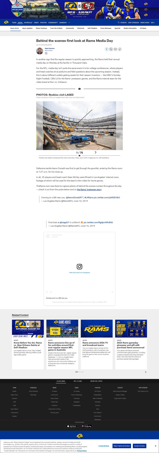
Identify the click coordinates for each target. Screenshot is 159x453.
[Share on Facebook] (106, 50)
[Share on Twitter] (111, 50)
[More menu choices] (69, 22)
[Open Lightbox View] (79, 131)
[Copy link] (119, 49)
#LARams (88, 197)
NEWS (54, 387)
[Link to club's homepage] (6, 22)
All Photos (98, 391)
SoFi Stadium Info (143, 391)
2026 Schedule (33, 391)
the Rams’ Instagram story (89, 189)
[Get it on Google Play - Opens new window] (86, 427)
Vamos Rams (54, 398)
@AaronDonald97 (74, 197)
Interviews (77, 398)
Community (54, 395)
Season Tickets (120, 395)
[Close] (155, 446)
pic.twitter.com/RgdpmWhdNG (98, 222)
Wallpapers (97, 419)
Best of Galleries (97, 398)
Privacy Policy (82, 451)
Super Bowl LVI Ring (54, 409)
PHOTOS (97, 387)
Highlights (77, 402)
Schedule (33, 387)
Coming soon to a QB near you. (57, 298)
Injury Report (14, 409)
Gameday (97, 402)
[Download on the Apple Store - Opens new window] (72, 426)
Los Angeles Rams (70, 302)
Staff (14, 402)
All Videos (77, 391)
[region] (79, 446)
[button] (76, 372)
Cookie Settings (104, 446)
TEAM (14, 387)
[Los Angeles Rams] (79, 436)
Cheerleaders (76, 405)
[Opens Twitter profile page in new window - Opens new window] (46, 53)
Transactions (14, 412)
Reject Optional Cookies (122, 446)
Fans (97, 409)
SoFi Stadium (98, 412)
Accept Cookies (139, 446)
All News (54, 391)
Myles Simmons (50, 48)
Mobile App (54, 402)
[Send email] (115, 50)
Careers (14, 416)
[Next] (95, 152)
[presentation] (146, 372)
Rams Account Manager (120, 391)
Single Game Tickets (120, 398)
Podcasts (54, 405)
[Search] (119, 22)
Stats (14, 405)
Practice (97, 405)
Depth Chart (14, 395)
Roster (14, 391)
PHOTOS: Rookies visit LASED (55, 94)
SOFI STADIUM (143, 387)
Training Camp (54, 412)
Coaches (14, 398)
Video (77, 387)
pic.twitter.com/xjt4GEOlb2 (107, 197)
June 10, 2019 (81, 201)
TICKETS (120, 387)
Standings (33, 395)
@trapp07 (64, 222)
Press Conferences (76, 395)
